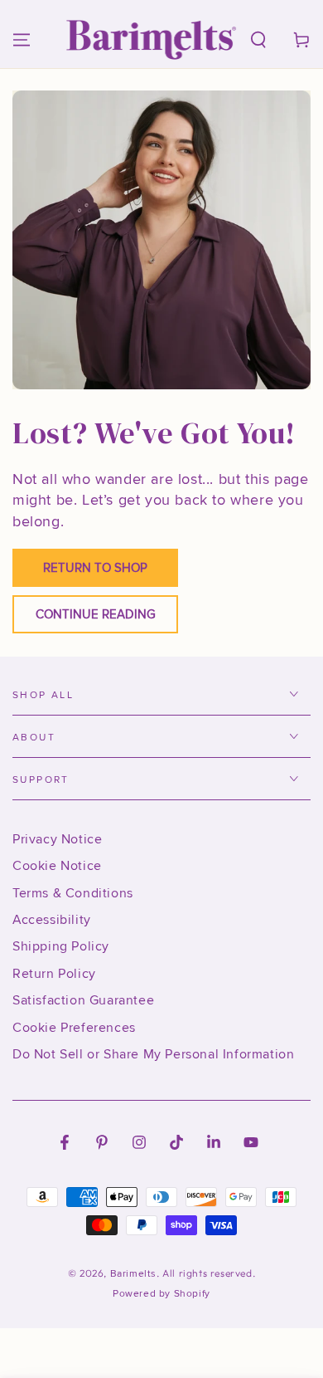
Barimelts (133, 1274)
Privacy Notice (57, 839)
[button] (258, 40)
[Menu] (21, 40)
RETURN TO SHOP (95, 567)
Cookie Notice (57, 866)
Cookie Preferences (74, 1027)
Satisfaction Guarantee (83, 1000)
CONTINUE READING (96, 614)
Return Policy (54, 973)
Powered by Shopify (161, 1294)
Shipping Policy (60, 946)
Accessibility (51, 919)
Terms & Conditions (72, 893)
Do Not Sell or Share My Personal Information (153, 1054)
